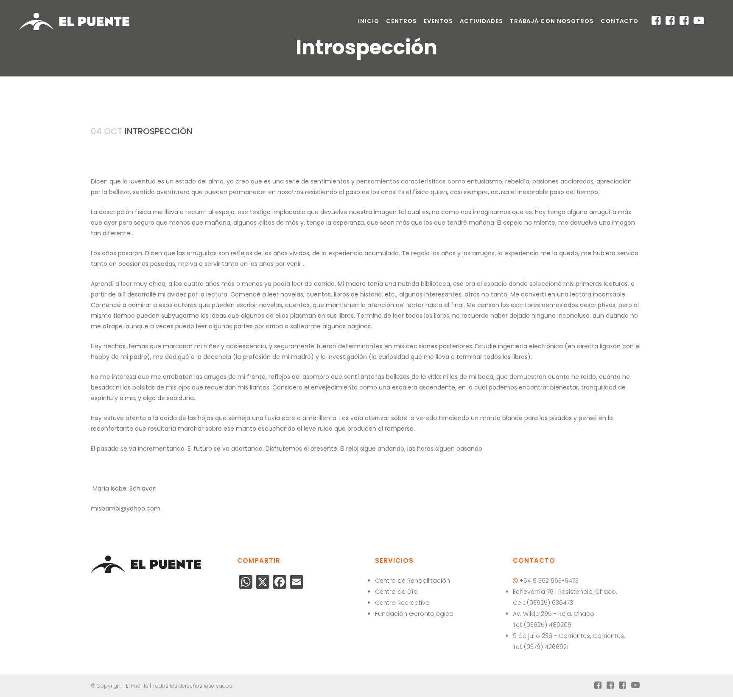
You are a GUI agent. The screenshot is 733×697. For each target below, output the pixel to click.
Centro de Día (396, 591)
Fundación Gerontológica (414, 614)
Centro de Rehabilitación (412, 580)
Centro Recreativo (402, 602)
